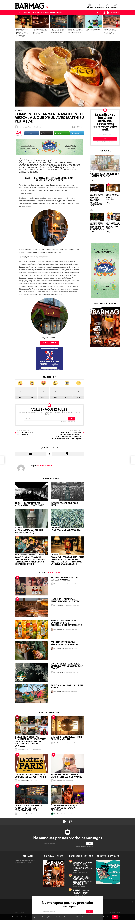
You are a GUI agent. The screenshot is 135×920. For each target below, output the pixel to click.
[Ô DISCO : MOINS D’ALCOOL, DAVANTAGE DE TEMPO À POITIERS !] (67, 794)
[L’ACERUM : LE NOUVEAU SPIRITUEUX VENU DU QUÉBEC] (31, 607)
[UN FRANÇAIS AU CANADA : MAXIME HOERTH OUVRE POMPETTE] (113, 217)
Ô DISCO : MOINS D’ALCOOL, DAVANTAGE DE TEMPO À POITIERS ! (64, 808)
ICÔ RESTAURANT (49, 343)
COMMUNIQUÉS (55, 12)
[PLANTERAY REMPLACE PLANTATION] (2, 460)
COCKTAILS (23, 554)
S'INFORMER (32, 554)
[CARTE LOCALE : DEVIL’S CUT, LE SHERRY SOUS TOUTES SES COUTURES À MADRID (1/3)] (76, 21)
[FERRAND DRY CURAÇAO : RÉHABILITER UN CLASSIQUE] (31, 650)
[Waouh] (17, 537)
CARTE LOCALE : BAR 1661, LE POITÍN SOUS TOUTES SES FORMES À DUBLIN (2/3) (58, 31)
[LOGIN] (104, 12)
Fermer (132, 902)
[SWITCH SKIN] (107, 12)
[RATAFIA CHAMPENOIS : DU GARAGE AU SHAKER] (31, 586)
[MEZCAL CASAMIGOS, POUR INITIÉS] (67, 491)
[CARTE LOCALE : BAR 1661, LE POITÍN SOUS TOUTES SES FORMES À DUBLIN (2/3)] (58, 21)
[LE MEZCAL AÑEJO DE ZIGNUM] (67, 518)
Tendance (115, 7)
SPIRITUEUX (18, 500)
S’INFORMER (36, 12)
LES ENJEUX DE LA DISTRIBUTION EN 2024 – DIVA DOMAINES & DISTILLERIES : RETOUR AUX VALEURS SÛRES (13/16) (96, 200)
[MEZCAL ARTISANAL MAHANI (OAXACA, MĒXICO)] (31, 518)
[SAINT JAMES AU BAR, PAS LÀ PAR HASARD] (31, 693)
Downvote (68, 454)
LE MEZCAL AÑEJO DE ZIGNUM (66, 530)
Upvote (30, 454)
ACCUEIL (19, 12)
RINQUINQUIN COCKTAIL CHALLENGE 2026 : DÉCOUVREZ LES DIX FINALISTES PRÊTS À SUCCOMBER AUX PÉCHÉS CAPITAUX (30, 741)
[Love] (111, 213)
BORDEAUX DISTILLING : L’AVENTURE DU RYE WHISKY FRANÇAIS (82, 892)
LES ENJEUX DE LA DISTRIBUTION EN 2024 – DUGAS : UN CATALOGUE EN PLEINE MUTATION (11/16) (97, 227)
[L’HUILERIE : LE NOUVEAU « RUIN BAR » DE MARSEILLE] (67, 725)
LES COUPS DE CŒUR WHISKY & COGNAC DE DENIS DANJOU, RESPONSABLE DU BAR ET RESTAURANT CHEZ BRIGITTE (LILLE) (82, 881)
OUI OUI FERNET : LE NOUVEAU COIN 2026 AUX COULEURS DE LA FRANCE (67, 666)
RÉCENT (90, 7)
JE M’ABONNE (115, 12)
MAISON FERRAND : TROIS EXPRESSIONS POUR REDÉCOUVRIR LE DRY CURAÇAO (66, 623)
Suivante (119, 27)
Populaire (99, 7)
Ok (115, 917)
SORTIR (26, 12)
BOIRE (45, 12)
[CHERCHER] (101, 12)
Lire (92, 180)
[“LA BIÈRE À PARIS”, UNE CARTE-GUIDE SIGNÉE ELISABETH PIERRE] (31, 763)
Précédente (15, 27)
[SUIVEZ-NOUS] (98, 12)
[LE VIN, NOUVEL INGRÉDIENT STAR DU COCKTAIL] (93, 21)
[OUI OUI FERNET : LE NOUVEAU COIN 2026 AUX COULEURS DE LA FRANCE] (31, 672)
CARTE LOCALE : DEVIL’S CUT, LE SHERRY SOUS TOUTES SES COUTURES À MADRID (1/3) (75, 31)
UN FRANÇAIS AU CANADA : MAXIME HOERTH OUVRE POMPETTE (113, 226)
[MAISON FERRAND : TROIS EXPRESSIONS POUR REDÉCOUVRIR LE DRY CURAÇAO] (31, 629)
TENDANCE (41, 554)
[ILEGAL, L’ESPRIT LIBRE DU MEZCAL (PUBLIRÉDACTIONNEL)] (31, 491)
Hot (107, 7)
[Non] (119, 916)
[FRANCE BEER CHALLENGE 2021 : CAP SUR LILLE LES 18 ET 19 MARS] (67, 763)
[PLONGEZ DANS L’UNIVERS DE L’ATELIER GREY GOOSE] (105, 163)
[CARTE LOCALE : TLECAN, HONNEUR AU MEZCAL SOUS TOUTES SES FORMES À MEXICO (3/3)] (40, 21)
